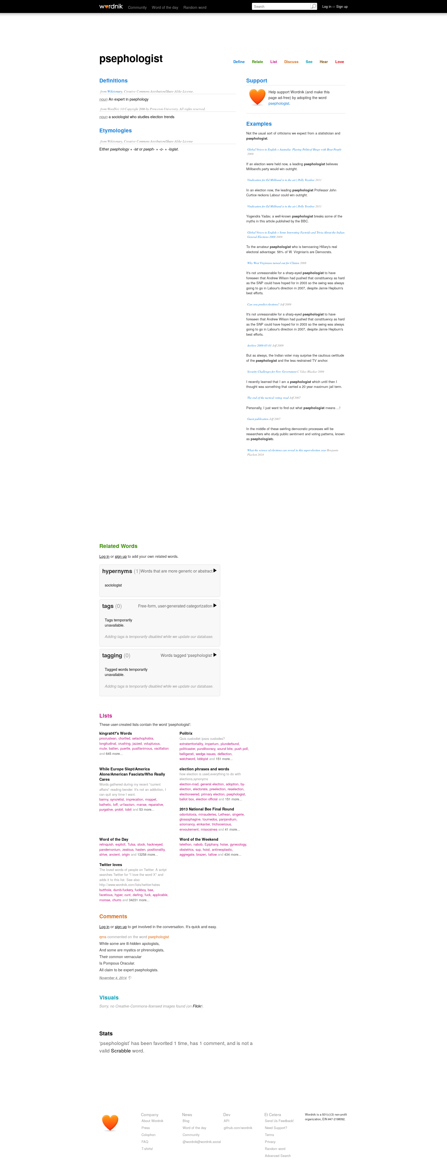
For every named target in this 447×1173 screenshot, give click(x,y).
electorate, (201, 788)
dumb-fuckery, (124, 889)
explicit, (121, 844)
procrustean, (108, 738)
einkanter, (204, 824)
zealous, (129, 849)
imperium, (213, 743)
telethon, (186, 844)
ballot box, (188, 798)
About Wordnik (152, 1120)
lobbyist (203, 758)
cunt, (128, 894)
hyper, (119, 894)
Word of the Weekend (199, 839)
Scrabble (121, 1050)
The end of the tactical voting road (268, 398)
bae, (151, 889)
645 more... (114, 753)
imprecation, (135, 799)
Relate (257, 61)
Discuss (291, 61)
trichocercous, (222, 824)
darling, (139, 894)
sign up (121, 556)
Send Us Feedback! (279, 1120)
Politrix (186, 733)
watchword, (188, 758)
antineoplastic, (222, 849)
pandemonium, (110, 849)
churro (117, 899)
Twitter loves (110, 864)
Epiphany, (212, 844)
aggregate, (188, 854)
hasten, (141, 849)
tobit (129, 809)
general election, (213, 783)
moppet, (151, 799)
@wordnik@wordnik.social (202, 1141)
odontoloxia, (189, 814)
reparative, (156, 804)
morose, (105, 899)
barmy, (104, 799)
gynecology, (238, 844)
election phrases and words (204, 768)
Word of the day (165, 7)
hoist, (207, 849)
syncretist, (118, 799)
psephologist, (236, 794)
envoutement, (190, 829)
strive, (104, 854)
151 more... (224, 758)
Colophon (148, 1134)
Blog (186, 1120)
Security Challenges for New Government (271, 371)
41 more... (232, 829)
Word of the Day (113, 839)
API (226, 1120)
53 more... (146, 809)
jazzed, (138, 743)
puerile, (126, 748)
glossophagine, (191, 819)
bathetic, (106, 804)
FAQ (144, 1141)
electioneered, (190, 794)
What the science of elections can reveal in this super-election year (286, 450)
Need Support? (276, 1127)
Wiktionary (114, 91)
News (187, 1114)
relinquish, (107, 844)
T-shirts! (147, 1148)
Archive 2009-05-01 (259, 345)
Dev (226, 1114)
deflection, (225, 753)
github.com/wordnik (238, 1127)
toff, (116, 804)
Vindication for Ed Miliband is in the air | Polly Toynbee (281, 180)
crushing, (125, 743)
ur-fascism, (128, 804)
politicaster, (188, 748)
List (273, 61)
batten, (114, 748)
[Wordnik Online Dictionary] (111, 6)
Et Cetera (272, 1114)
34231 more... (139, 899)
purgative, (107, 809)
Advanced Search (278, 1155)
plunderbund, (230, 743)
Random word (194, 7)
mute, (104, 748)
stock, (142, 844)
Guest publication (258, 419)
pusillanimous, (143, 748)
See (309, 61)
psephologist (279, 103)
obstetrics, (188, 849)
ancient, (115, 854)
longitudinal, (108, 743)
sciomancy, (188, 824)
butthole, (106, 889)
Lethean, (225, 814)
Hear (324, 61)
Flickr (197, 1006)
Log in (104, 556)
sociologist (113, 585)
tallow (213, 854)
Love (339, 61)
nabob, (199, 844)
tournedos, (211, 819)
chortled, (125, 738)
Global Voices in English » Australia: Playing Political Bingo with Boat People (294, 149)
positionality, (156, 849)
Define (239, 61)
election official (207, 798)
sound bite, (226, 748)
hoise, (225, 844)
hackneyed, (155, 844)
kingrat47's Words (115, 733)
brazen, (202, 854)
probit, (120, 809)
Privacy (270, 1141)
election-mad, (190, 783)
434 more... (232, 854)
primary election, (214, 794)
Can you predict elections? (263, 304)
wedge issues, (207, 753)
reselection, (236, 788)
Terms (269, 1134)
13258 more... (147, 854)
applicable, (160, 894)
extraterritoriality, (192, 743)
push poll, (242, 748)
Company (150, 1114)
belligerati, (188, 753)
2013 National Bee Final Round (207, 808)
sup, (199, 849)
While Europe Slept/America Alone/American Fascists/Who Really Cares (132, 774)
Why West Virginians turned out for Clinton (273, 263)
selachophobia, (143, 738)
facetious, (107, 894)
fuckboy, (141, 889)
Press (145, 1127)
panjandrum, (228, 819)
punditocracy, (207, 748)
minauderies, (208, 814)
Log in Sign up (335, 6)
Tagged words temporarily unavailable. (126, 671)
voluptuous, (152, 743)
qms (102, 936)
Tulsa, (132, 844)
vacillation (161, 748)
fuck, (149, 894)
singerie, (238, 814)
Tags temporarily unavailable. (118, 622)
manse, (142, 804)
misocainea (209, 829)
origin (126, 854)
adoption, (233, 783)
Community (137, 7)
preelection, (219, 788)
